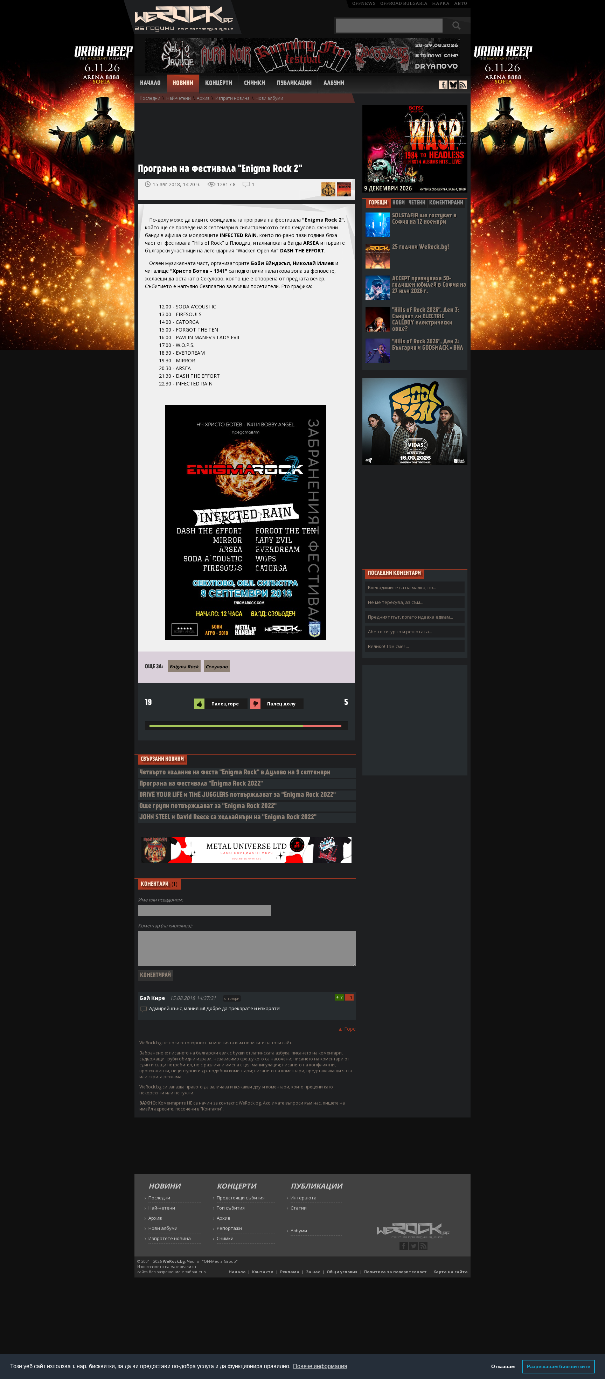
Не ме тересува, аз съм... (395, 602)
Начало (150, 84)
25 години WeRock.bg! (420, 247)
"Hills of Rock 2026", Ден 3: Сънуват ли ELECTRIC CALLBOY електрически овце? (425, 319)
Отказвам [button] (503, 1366)
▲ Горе (347, 1028)
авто (460, 3)
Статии (299, 1208)
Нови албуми (269, 98)
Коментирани (446, 203)
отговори (231, 998)
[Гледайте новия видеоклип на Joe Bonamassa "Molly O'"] (344, 189)
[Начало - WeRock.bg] (182, 32)
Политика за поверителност (395, 1271)
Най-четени (178, 98)
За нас (313, 1271)
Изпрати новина (232, 98)
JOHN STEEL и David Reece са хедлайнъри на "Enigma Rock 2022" (228, 817)
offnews (364, 3)
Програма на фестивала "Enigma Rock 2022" (201, 784)
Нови (398, 203)
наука (441, 3)
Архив (203, 98)
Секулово (217, 666)
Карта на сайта (450, 1271)
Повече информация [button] (320, 1366)
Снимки (254, 84)
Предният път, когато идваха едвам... (410, 617)
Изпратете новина (169, 1238)
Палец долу (281, 704)
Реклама (289, 1271)
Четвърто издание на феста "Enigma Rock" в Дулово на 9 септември (235, 772)
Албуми (334, 84)
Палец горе (225, 704)
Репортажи (229, 1228)
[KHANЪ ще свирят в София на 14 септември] (328, 189)
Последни (150, 98)
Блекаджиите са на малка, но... (402, 587)
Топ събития (231, 1208)
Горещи (378, 203)
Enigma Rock (184, 666)
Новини (183, 84)
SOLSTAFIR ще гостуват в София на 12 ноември (424, 219)
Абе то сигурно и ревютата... (400, 631)
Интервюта (304, 1198)
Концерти (218, 84)
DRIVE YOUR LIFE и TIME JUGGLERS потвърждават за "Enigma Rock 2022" (237, 795)
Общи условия (342, 1271)
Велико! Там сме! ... (388, 646)
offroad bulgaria (403, 3)
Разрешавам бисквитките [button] (558, 1366)
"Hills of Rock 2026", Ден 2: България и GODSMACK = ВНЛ (427, 345)
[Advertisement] (243, 130)
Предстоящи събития (241, 1198)
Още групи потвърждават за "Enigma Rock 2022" (208, 806)
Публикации (294, 84)
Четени (417, 203)
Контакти (262, 1271)
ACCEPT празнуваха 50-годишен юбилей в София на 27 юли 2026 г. (429, 285)
